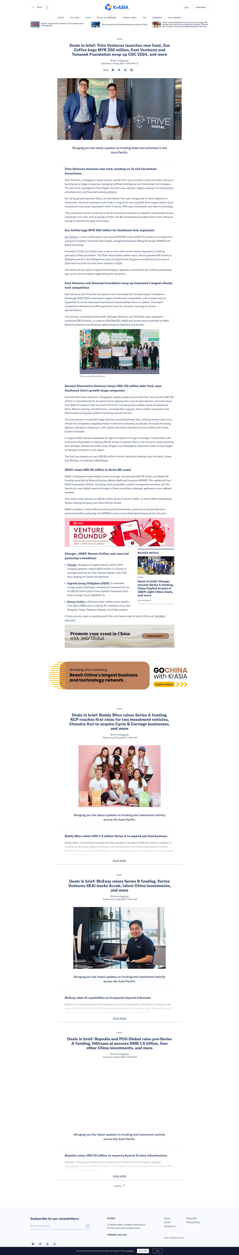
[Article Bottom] (119, 636)
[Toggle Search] (47, 7)
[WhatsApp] (132, 70)
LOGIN (186, 7)
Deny (157, 1251)
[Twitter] (119, 70)
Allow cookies (143, 1251)
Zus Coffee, (71, 236)
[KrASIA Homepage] (116, 7)
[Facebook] (113, 70)
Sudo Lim (124, 60)
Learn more (129, 1251)
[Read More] (119, 532)
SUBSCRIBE (200, 7)
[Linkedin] (125, 70)
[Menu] (32, 7)
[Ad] (119, 675)
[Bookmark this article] (137, 63)
